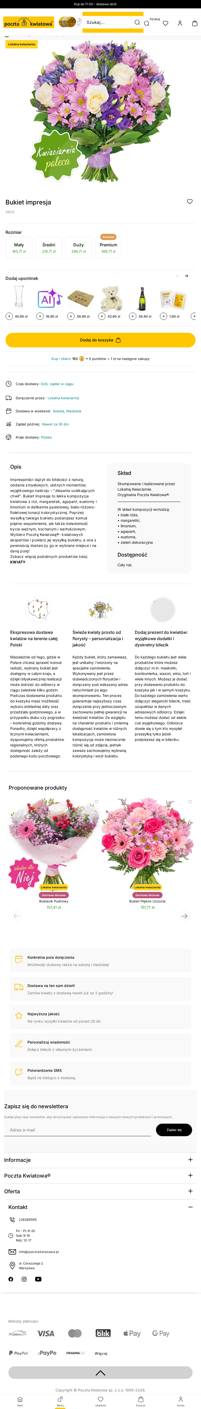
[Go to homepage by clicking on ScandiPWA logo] (28, 22)
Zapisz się (174, 1130)
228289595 (28, 1220)
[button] (137, 22)
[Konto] (180, 23)
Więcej (101, 1353)
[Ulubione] (165, 23)
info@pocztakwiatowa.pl (39, 1252)
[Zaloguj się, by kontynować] (190, 201)
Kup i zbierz (61, 358)
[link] (18, 248)
